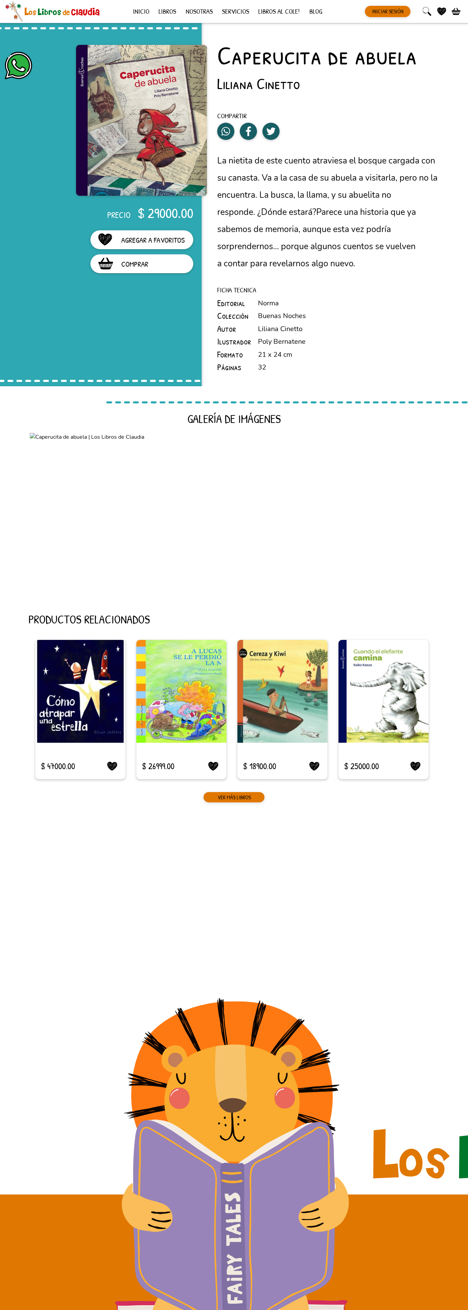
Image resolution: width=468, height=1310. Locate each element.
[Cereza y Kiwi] (282, 691)
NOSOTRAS (199, 10)
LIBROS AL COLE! (279, 10)
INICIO (141, 10)
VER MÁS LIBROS (234, 797)
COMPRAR (134, 264)
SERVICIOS (235, 10)
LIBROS (167, 10)
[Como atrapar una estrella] (80, 691)
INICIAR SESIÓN (388, 11)
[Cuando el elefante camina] (383, 691)
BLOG (315, 10)
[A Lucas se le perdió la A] (181, 691)
